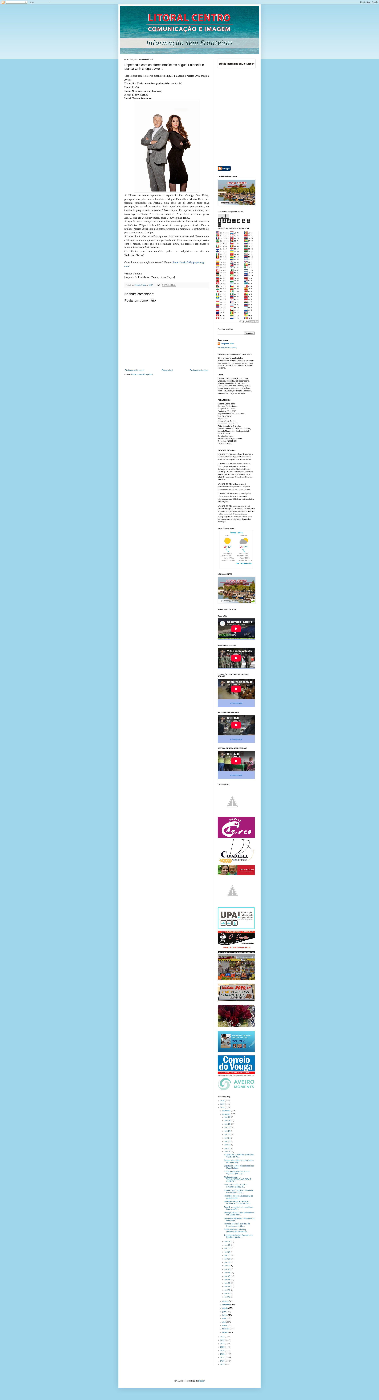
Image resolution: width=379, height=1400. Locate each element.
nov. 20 (228, 1152)
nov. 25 (228, 1134)
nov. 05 (228, 1283)
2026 (222, 1101)
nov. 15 (228, 1255)
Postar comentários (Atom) (142, 374)
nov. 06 (228, 1280)
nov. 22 (228, 1145)
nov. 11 (228, 1266)
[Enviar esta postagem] (158, 285)
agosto (225, 1308)
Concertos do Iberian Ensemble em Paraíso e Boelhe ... (238, 1236)
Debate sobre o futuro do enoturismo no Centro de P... (239, 1161)
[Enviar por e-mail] (163, 285)
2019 (222, 1351)
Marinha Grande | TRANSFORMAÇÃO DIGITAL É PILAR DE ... (237, 1179)
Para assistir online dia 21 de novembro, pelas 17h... (236, 1186)
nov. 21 (228, 1148)
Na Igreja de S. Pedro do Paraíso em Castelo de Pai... (239, 1156)
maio (224, 1318)
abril (224, 1322)
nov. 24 (228, 1138)
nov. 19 (228, 1242)
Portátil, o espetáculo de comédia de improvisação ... (238, 1208)
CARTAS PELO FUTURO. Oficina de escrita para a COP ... (238, 1191)
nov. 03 (228, 1290)
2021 (222, 1344)
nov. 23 (228, 1141)
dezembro (226, 1111)
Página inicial (167, 370)
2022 (222, 1340)
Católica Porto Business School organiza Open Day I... (236, 1172)
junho (224, 1315)
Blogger (201, 1381)
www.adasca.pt (236, 703)
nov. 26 (228, 1131)
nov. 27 (228, 1127)
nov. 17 (228, 1248)
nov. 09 (228, 1269)
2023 (222, 1337)
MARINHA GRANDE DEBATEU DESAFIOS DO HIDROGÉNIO (237, 1203)
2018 (222, 1354)
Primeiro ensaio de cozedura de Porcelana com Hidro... (237, 1225)
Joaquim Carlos (227, 344)
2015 (222, 1364)
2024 (222, 1108)
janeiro (225, 1332)
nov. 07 (228, 1276)
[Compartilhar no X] (168, 285)
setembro (226, 1305)
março (225, 1325)
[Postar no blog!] (165, 285)
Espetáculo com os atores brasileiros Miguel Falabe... (239, 1167)
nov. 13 (228, 1259)
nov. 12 (228, 1262)
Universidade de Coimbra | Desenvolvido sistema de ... (236, 1230)
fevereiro (226, 1329)
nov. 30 (228, 1117)
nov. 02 (228, 1293)
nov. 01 (228, 1297)
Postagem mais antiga (199, 370)
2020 (222, 1347)
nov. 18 (228, 1245)
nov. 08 (228, 1273)
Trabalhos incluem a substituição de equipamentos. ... (238, 1197)
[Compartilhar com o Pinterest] (174, 285)
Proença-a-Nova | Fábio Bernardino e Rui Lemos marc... (239, 1214)
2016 (222, 1361)
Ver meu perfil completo (227, 347)
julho (224, 1312)
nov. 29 (228, 1121)
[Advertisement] (236, 117)
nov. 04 (228, 1287)
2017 (222, 1358)
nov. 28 (228, 1124)
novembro (226, 1114)
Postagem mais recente (134, 370)
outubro (225, 1301)
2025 (222, 1104)
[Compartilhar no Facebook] (171, 285)
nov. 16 (228, 1252)
